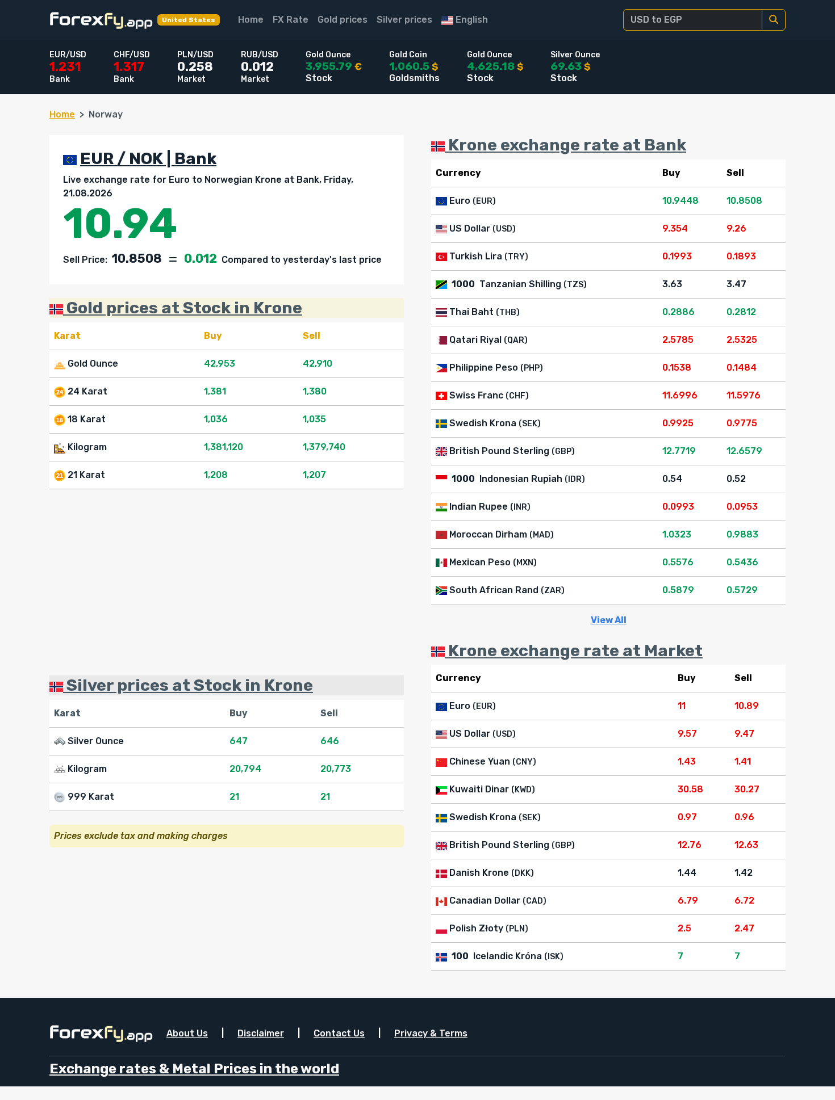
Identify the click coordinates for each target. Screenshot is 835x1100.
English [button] (470, 19)
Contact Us (339, 1033)
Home (251, 19)
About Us (187, 1033)
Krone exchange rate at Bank (565, 144)
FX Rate (290, 19)
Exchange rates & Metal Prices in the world (194, 1069)
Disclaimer (260, 1033)
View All (609, 620)
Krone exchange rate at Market (574, 650)
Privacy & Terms (430, 1033)
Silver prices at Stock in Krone (188, 685)
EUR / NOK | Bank (148, 158)
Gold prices (343, 19)
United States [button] (188, 20)
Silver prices (404, 19)
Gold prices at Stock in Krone (182, 307)
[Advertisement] (226, 582)
